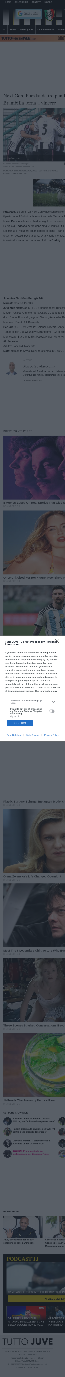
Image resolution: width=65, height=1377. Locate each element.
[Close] (58, 642)
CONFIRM (20, 723)
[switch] (51, 711)
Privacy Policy (51, 735)
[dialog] (32, 688)
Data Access (32, 735)
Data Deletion (13, 735)
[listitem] (32, 701)
